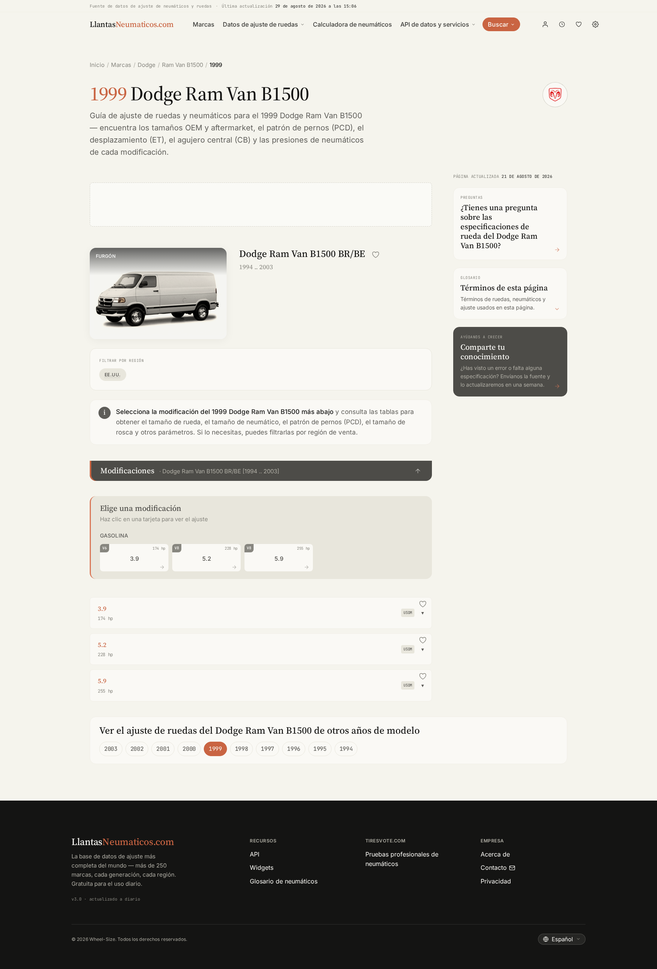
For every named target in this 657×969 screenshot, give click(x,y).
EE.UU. (113, 374)
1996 (293, 749)
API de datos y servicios (434, 24)
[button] (261, 471)
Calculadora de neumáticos (352, 24)
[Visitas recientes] (562, 24)
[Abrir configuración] (595, 24)
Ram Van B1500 (182, 64)
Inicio (97, 64)
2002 (137, 749)
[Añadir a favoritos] (375, 255)
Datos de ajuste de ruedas (260, 24)
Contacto (494, 867)
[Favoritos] (579, 24)
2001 (163, 749)
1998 (241, 749)
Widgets (261, 867)
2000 (189, 749)
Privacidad (496, 881)
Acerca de (495, 854)
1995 (320, 749)
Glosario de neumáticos (283, 881)
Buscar (498, 24)
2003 (110, 749)
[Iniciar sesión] (545, 24)
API (254, 854)
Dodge (147, 64)
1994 (346, 749)
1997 (267, 749)
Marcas (203, 24)
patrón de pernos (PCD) (310, 127)
